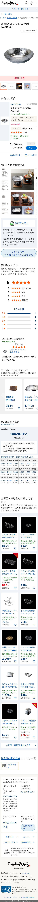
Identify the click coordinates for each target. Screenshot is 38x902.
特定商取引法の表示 (27, 897)
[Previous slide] (3, 395)
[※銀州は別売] (3, 86)
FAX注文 (16, 155)
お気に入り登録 (30, 30)
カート (26, 837)
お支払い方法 (9, 842)
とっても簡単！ (18, 253)
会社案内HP (26, 873)
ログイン (9, 837)
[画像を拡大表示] (19, 55)
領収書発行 (26, 842)
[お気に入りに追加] (19, 408)
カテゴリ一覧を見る (20, 9)
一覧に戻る (7, 14)
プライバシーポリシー (11, 897)
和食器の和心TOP (10, 758)
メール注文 (32, 155)
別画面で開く (21, 223)
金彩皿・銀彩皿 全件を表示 (18, 745)
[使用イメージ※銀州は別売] (11, 86)
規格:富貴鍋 (15, 352)
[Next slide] (34, 395)
